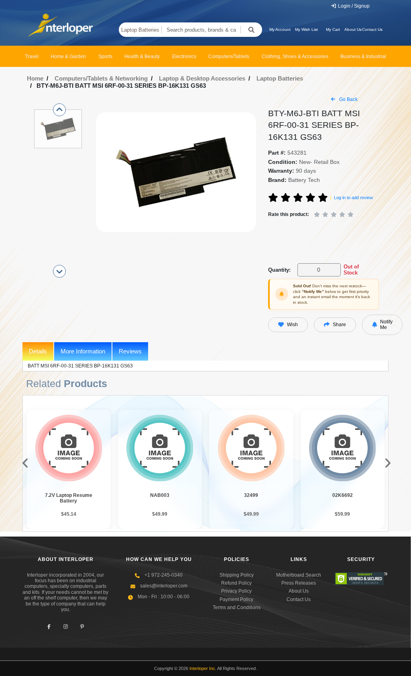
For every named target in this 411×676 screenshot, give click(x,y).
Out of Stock (351, 270)
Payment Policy (236, 599)
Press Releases (298, 583)
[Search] (251, 29)
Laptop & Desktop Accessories (202, 78)
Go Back (348, 99)
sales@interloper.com (163, 586)
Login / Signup (353, 6)
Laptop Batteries (140, 30)
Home (35, 78)
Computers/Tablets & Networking (101, 78)
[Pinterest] (82, 626)
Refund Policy (236, 583)
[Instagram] (66, 626)
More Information (83, 351)
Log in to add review (353, 197)
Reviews (130, 351)
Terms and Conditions (236, 607)
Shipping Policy (237, 575)
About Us (353, 29)
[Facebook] (49, 626)
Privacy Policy (236, 591)
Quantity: (279, 270)
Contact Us (372, 29)
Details (38, 351)
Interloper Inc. (202, 668)
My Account (280, 29)
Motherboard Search (298, 575)
